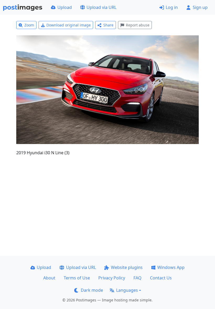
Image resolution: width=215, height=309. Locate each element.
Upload (64, 7)
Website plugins (127, 267)
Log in (172, 7)
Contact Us (161, 278)
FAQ (137, 278)
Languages (127, 290)
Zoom (29, 25)
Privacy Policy (111, 278)
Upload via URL (101, 7)
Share (108, 25)
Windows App (171, 267)
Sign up (200, 7)
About (49, 278)
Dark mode (92, 290)
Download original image (68, 25)
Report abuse (137, 25)
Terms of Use (77, 278)
